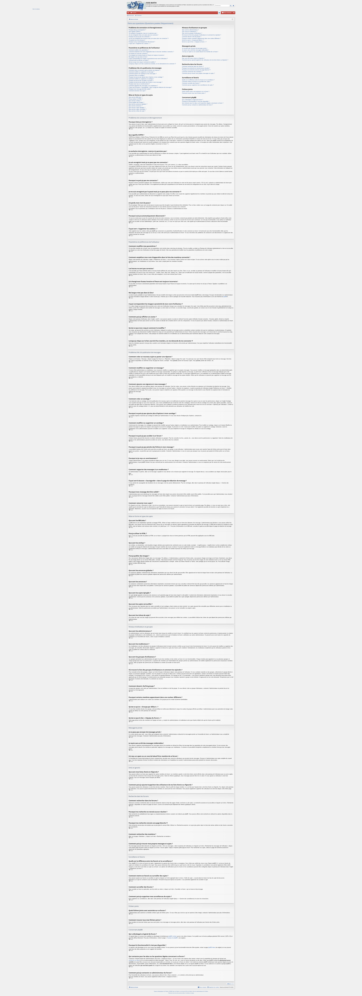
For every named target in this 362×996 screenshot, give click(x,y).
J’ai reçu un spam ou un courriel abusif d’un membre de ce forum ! (200, 51)
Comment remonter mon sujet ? (137, 90)
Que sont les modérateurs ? (189, 31)
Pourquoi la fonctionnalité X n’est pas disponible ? (195, 101)
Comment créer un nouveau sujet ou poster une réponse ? (144, 70)
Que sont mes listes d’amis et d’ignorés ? (193, 58)
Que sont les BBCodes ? (135, 97)
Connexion (139, 15)
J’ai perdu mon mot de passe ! (137, 40)
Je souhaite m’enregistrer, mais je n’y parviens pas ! (143, 33)
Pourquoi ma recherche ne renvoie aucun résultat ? (196, 68)
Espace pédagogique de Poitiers (161, 991)
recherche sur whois (134, 960)
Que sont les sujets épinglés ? (137, 107)
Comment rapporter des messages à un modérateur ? (143, 85)
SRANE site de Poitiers (174, 991)
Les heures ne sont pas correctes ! (138, 53)
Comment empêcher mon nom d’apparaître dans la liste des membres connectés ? (151, 51)
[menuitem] (219, 12)
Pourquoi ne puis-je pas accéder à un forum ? (141, 80)
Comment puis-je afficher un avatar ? (139, 60)
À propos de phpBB (172, 938)
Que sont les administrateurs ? (190, 30)
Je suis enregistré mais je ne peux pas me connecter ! (143, 35)
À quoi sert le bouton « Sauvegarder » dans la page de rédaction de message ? (150, 87)
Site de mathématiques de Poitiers (200, 991)
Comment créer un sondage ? (137, 75)
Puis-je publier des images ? (136, 102)
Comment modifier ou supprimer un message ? (141, 72)
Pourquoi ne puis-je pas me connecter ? (139, 36)
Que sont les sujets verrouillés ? (137, 109)
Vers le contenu (36, 9)
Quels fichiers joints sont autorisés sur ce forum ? (195, 91)
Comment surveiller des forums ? (191, 83)
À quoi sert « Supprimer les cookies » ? (139, 43)
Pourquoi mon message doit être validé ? (140, 89)
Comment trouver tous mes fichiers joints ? (194, 93)
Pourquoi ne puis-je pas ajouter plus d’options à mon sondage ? (146, 77)
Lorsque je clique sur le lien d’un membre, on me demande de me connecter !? (152, 63)
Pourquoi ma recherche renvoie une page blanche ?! (196, 70)
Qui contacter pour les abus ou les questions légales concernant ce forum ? (202, 103)
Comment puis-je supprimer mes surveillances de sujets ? (198, 85)
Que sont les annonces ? (135, 106)
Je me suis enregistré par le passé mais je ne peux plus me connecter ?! (148, 38)
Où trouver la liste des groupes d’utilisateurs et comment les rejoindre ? (201, 35)
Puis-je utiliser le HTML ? (135, 99)
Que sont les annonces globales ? (138, 104)
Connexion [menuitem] (234, 13)
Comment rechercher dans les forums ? (193, 66)
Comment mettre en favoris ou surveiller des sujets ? (196, 81)
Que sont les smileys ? (135, 100)
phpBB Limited (172, 936)
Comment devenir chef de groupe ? (191, 36)
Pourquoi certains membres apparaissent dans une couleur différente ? (201, 38)
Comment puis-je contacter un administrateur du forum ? (197, 105)
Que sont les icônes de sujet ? (137, 111)
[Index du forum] (136, 5)
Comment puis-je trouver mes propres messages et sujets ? (198, 73)
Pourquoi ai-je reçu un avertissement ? (139, 84)
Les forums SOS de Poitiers (186, 991)
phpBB (225, 296)
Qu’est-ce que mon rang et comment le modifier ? (142, 62)
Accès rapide (128, 13)
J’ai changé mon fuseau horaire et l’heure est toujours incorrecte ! (146, 55)
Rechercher (131, 15)
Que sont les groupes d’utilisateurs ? (192, 33)
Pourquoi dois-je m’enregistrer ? (137, 30)
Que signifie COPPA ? (135, 31)
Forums (134, 12)
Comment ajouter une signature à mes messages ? (143, 73)
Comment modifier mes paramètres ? (139, 50)
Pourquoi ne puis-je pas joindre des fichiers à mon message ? (145, 82)
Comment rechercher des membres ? (192, 71)
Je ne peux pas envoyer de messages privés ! (194, 48)
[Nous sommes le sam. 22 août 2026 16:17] (232, 19)
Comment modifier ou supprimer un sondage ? (141, 79)
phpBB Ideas (211, 947)
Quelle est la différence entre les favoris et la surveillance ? (198, 80)
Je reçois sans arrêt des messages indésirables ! (195, 50)
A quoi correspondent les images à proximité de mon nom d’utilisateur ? (148, 58)
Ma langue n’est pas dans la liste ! (138, 57)
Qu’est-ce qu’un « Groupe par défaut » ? (193, 40)
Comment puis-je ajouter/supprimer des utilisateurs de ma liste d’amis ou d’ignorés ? (205, 60)
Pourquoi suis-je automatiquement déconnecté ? (142, 42)
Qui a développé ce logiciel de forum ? (192, 99)
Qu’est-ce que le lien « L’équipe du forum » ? (194, 42)
